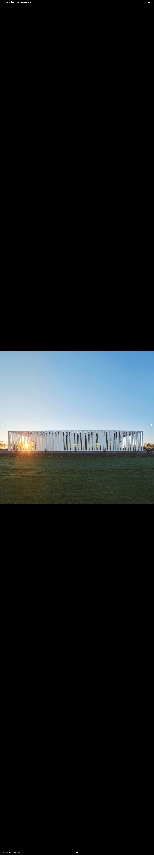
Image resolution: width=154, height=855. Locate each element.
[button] (2, 425)
